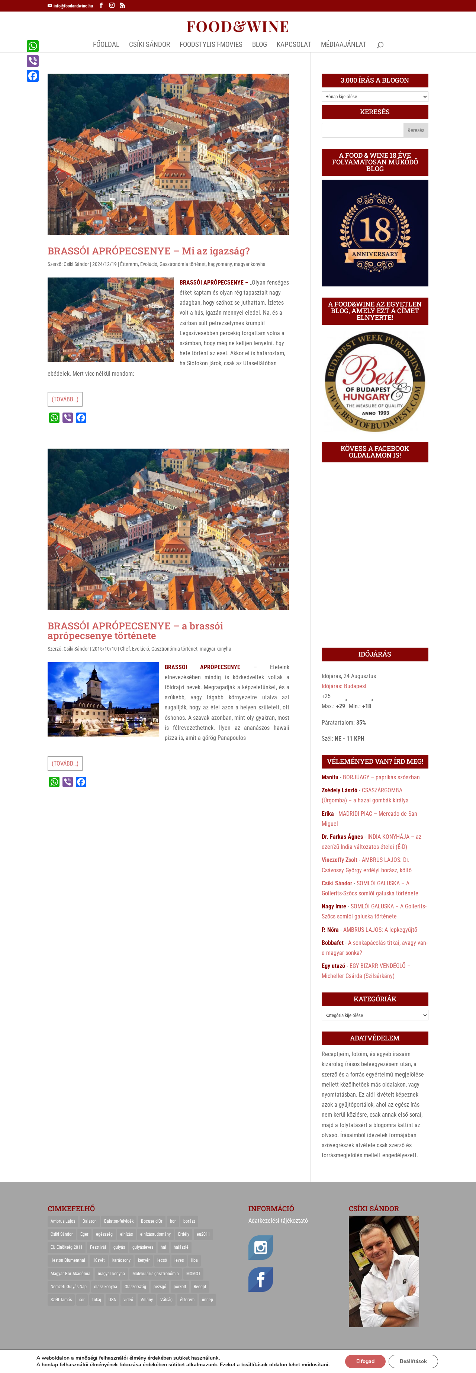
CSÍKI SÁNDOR (149, 45)
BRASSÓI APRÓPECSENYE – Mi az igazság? (149, 250)
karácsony (121, 1260)
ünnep (207, 1299)
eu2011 (203, 1234)
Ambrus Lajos (63, 1221)
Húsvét (99, 1260)
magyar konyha (250, 264)
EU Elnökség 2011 (67, 1247)
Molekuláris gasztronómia (155, 1273)
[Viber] (32, 61)
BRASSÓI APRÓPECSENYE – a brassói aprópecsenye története (135, 630)
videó (128, 1299)
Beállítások (413, 1361)
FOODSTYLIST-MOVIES (211, 45)
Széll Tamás (61, 1299)
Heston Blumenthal (68, 1260)
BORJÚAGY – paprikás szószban (381, 777)
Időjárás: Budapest (344, 686)
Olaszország (135, 1286)
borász (189, 1221)
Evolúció (148, 264)
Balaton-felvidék (119, 1221)
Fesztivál (98, 1247)
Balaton (90, 1221)
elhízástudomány (155, 1234)
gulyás (119, 1247)
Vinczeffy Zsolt (339, 859)
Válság (166, 1299)
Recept (200, 1286)
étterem (187, 1299)
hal (163, 1247)
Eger (84, 1234)
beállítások (254, 1364)
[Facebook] (32, 75)
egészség (104, 1234)
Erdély (183, 1234)
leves (179, 1260)
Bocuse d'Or (152, 1221)
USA (112, 1299)
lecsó (162, 1260)
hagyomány (220, 264)
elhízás (126, 1234)
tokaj (96, 1299)
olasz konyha (105, 1286)
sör (82, 1299)
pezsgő (160, 1286)
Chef (125, 649)
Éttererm (129, 264)
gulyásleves (142, 1247)
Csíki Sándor (76, 264)
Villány (147, 1299)
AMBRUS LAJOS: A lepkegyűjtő (380, 929)
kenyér (144, 1260)
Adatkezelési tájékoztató (278, 1220)
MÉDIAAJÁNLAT (343, 45)
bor (173, 1221)
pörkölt (180, 1286)
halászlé (181, 1247)
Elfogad (365, 1361)
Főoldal (106, 45)
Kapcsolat (294, 45)
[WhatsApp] (32, 46)
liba (194, 1260)
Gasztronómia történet (183, 264)
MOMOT (193, 1273)
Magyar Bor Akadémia (70, 1273)
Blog (259, 45)
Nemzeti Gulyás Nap (69, 1286)
